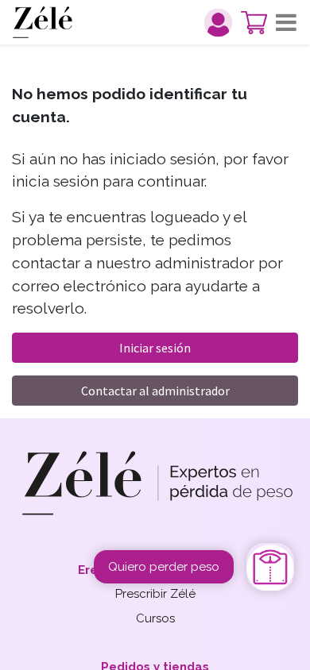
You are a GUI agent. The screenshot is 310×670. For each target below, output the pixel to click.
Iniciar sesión (155, 348)
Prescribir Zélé (155, 594)
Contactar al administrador (155, 391)
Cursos (155, 618)
